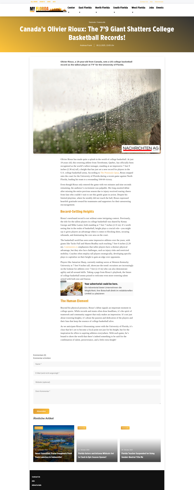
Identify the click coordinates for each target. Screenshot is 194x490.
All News (34, 2)
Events (42, 2)
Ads (54, 2)
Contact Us (144, 2)
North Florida (102, 7)
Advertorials (159, 2)
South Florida (120, 7)
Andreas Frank (86, 45)
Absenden (41, 411)
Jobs (49, 2)
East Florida (85, 7)
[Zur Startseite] (48, 12)
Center (71, 7)
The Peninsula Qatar (109, 172)
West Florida (138, 7)
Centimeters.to (71, 247)
